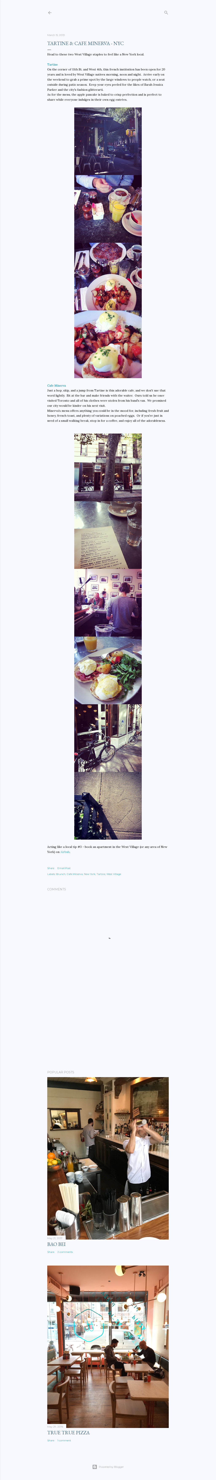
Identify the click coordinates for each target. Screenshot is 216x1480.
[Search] (166, 12)
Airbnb (65, 852)
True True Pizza (68, 1432)
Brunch (60, 874)
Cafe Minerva (56, 385)
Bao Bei (56, 1244)
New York (89, 874)
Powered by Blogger (111, 1466)
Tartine (52, 64)
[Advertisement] (108, 1030)
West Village (114, 874)
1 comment (64, 1440)
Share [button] (50, 868)
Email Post (64, 868)
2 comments (65, 1251)
